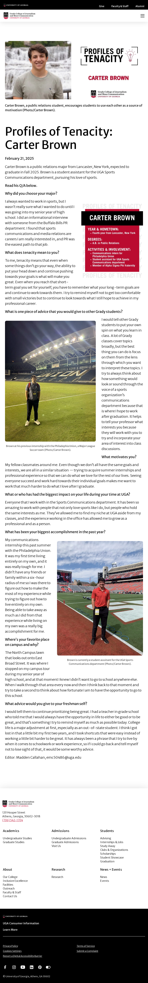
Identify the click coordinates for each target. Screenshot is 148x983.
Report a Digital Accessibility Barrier (22, 956)
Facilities (8, 884)
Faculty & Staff (119, 6)
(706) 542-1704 (12, 820)
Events (104, 881)
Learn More (10, 929)
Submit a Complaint (87, 951)
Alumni (139, 6)
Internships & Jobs (111, 842)
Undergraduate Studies (17, 838)
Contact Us (10, 896)
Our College (10, 877)
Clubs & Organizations (114, 850)
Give (101, 6)
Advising (105, 838)
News (103, 877)
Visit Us (56, 846)
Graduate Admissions (65, 842)
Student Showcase (112, 857)
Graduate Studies (13, 842)
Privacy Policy (10, 946)
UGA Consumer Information (21, 923)
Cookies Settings (12, 951)
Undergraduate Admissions (69, 838)
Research (57, 877)
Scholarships (108, 853)
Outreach (9, 888)
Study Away (107, 846)
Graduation (107, 861)
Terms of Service (86, 946)
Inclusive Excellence (15, 881)
